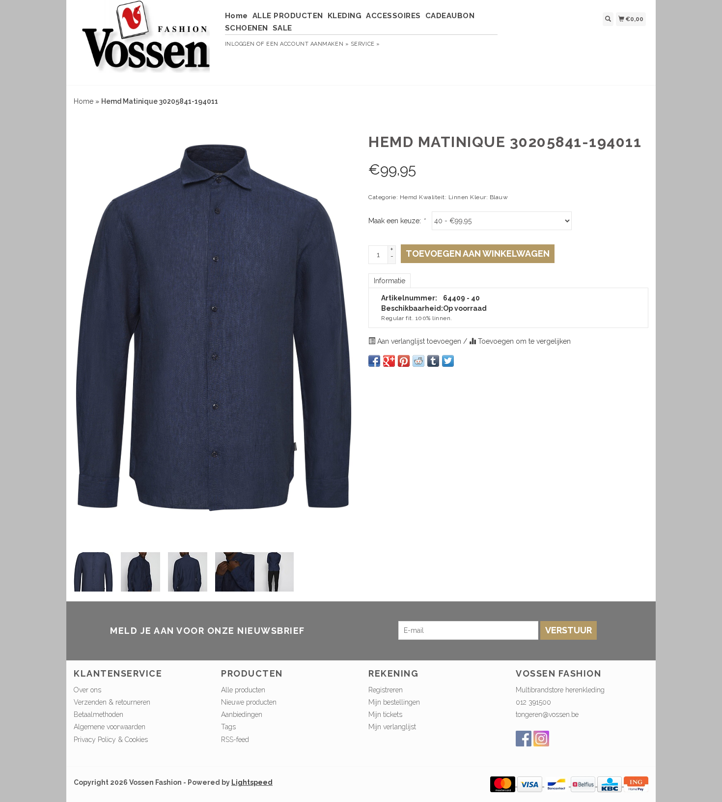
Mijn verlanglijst (392, 727)
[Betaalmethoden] (503, 784)
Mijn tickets (385, 714)
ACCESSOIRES (393, 15)
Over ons (87, 690)
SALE (282, 28)
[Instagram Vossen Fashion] (541, 738)
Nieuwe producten (249, 702)
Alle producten (243, 690)
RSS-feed (235, 739)
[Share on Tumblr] (433, 361)
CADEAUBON (450, 15)
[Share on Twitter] (448, 361)
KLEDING (345, 15)
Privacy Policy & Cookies (111, 739)
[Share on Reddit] (418, 361)
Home (236, 15)
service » (365, 44)
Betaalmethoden (98, 714)
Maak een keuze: (396, 221)
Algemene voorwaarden (109, 727)
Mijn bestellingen (394, 702)
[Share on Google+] (389, 361)
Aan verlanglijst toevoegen (419, 341)
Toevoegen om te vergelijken (523, 341)
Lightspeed (252, 782)
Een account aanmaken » (307, 44)
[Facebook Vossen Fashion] (523, 738)
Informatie (389, 281)
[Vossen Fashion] (145, 41)
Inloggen (240, 44)
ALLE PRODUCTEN (287, 15)
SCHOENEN (246, 28)
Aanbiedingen (241, 714)
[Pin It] (404, 361)
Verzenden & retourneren (112, 702)
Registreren (385, 690)
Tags (228, 727)
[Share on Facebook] (374, 361)
